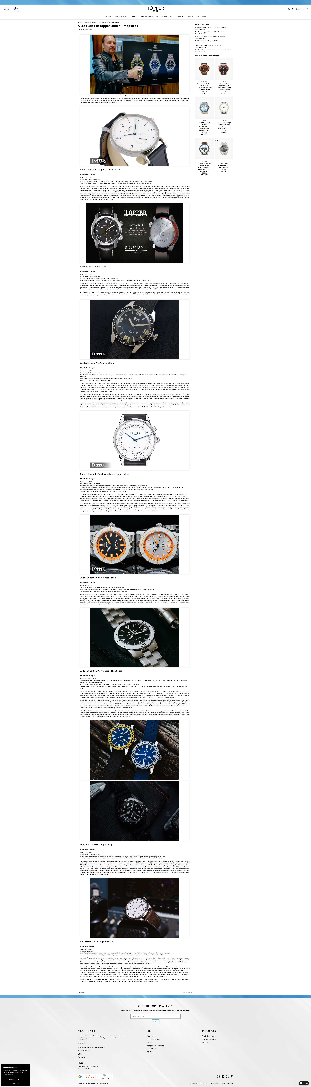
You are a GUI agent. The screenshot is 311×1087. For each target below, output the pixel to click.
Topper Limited (167, 16)
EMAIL (82, 1054)
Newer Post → (187, 992)
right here (146, 686)
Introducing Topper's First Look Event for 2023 (209, 45)
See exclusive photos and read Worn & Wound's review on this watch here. (104, 491)
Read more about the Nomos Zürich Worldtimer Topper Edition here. (136, 511)
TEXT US (82, 1057)
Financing (205, 1042)
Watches (108, 16)
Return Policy (214, 1083)
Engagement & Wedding (149, 16)
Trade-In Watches (208, 1036)
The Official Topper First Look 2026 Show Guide (210, 32)
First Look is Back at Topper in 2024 (206, 41)
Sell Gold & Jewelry (209, 1039)
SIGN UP (155, 1021)
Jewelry (134, 16)
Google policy (10, 1074)
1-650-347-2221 (85, 1051)
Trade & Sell (180, 16)
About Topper (202, 16)
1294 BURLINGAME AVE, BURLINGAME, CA (92, 1047)
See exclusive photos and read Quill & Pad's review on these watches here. (103, 591)
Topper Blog (87, 22)
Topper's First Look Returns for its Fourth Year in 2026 (212, 27)
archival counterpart (133, 684)
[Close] (28, 1065)
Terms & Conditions (227, 1083)
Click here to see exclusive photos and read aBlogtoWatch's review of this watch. (106, 379)
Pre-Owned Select (121, 16)
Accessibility (194, 1083)
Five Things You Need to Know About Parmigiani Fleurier (212, 50)
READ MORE (81, 1043)
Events (190, 16)
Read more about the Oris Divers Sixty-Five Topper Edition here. (150, 407)
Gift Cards (150, 1052)
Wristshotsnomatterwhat (138, 715)
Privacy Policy (204, 1083)
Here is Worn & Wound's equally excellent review (95, 380)
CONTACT (301, 9)
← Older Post (82, 992)
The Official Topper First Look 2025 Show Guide (210, 36)
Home (80, 22)
